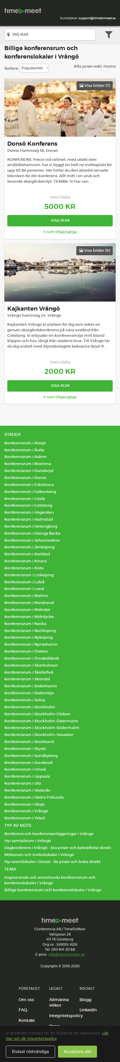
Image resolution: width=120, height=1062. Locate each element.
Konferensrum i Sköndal (27, 679)
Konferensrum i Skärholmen (31, 665)
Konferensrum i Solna (24, 700)
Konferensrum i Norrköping (30, 630)
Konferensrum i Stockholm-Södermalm (41, 727)
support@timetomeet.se (97, 18)
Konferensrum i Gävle (24, 498)
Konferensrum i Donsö (25, 477)
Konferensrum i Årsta (24, 450)
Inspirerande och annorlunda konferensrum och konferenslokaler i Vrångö (50, 880)
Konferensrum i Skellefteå (28, 672)
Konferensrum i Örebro (26, 651)
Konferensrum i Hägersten (29, 512)
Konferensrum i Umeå (25, 769)
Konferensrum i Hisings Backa (32, 533)
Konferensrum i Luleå (24, 582)
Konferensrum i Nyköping (28, 637)
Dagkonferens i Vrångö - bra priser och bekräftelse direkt (57, 847)
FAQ (23, 1009)
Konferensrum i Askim (25, 456)
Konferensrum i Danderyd (28, 470)
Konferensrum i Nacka (25, 623)
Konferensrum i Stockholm (29, 707)
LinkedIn (88, 1009)
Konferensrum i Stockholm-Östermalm (41, 720)
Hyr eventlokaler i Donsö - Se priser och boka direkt (52, 861)
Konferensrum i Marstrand (29, 602)
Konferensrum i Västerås (27, 790)
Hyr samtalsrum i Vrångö (27, 840)
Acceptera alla (77, 1051)
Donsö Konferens (32, 143)
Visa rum (60, 220)
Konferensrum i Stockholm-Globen (37, 713)
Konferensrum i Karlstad (27, 554)
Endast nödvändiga (30, 1051)
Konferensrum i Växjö (24, 804)
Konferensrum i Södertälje (29, 693)
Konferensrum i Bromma (27, 463)
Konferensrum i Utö (22, 783)
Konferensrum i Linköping (29, 575)
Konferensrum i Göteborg (28, 505)
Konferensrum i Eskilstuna (29, 484)
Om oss (26, 999)
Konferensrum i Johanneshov (32, 540)
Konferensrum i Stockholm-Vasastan (38, 734)
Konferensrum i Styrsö (25, 748)
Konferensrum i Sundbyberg (31, 755)
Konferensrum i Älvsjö (25, 443)
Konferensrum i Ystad (24, 818)
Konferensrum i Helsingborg (30, 526)
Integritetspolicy (66, 1015)
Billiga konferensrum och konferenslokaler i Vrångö (52, 889)
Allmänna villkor (59, 1002)
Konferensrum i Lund (24, 588)
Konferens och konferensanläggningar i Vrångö (48, 833)
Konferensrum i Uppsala (27, 776)
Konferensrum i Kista (24, 568)
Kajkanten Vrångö (33, 308)
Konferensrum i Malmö (26, 595)
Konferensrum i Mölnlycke (29, 616)
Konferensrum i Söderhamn (30, 686)
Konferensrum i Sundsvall (28, 762)
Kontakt (27, 1020)
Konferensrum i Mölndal (27, 609)
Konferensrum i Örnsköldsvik (31, 658)
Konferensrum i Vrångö (26, 811)
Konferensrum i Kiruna (25, 561)
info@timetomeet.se (66, 954)
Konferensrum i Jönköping (29, 547)
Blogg (85, 999)
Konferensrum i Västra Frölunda (34, 797)
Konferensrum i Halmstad (28, 519)
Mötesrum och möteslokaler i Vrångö (39, 854)
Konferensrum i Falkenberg (30, 491)
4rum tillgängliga (60, 231)
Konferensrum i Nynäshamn (31, 644)
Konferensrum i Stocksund (29, 741)
